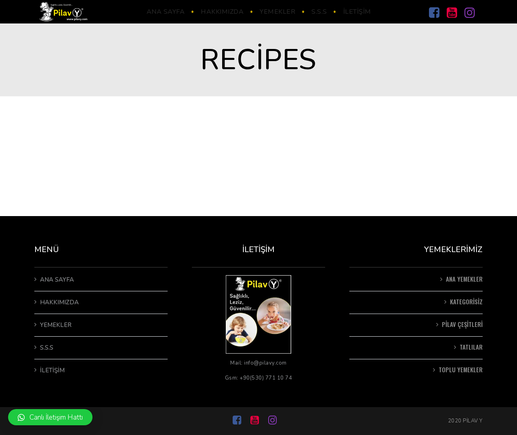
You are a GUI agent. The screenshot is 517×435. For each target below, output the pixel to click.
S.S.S (46, 348)
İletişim (52, 370)
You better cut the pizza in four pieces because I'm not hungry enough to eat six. (237, 139)
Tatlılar (471, 346)
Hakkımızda (59, 302)
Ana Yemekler (464, 278)
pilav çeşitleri (462, 324)
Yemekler (55, 325)
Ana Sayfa (57, 280)
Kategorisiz (466, 301)
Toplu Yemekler (461, 369)
